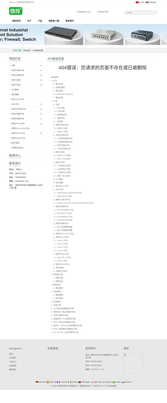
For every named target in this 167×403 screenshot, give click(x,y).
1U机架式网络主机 (65, 138)
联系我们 (70, 20)
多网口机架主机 (62, 135)
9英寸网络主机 (63, 145)
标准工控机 (60, 162)
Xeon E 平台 (62, 261)
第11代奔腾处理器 (64, 230)
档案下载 (59, 278)
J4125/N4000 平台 (65, 216)
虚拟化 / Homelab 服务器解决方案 (67, 325)
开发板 (60, 121)
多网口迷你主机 (62, 124)
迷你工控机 (60, 152)
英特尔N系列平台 (63, 199)
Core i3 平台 (62, 240)
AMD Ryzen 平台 (64, 196)
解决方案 (59, 84)
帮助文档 (59, 281)
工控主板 (61, 111)
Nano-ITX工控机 (64, 155)
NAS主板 (61, 107)
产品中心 (12, 361)
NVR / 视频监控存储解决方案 (65, 329)
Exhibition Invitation (64, 94)
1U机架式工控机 (64, 165)
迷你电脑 (59, 182)
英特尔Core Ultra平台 (65, 233)
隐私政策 (59, 90)
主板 (57, 104)
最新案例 (59, 295)
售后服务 (59, 288)
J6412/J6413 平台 (64, 213)
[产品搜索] (155, 12)
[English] (150, 2)
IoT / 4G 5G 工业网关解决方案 (65, 332)
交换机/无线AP (62, 271)
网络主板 (61, 118)
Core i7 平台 (62, 247)
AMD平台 (60, 189)
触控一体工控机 (63, 175)
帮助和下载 (54, 20)
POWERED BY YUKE (100, 386)
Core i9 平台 (62, 250)
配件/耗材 (60, 267)
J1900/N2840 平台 (65, 220)
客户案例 (59, 298)
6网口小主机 (62, 131)
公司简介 (12, 357)
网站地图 (113, 386)
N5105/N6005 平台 (65, 209)
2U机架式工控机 (64, 169)
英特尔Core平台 (62, 237)
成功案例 (57, 291)
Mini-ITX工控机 (63, 158)
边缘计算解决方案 (60, 315)
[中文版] (139, 2)
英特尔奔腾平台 (62, 223)
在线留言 (57, 301)
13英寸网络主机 (63, 148)
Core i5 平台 (62, 244)
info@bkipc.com (84, 11)
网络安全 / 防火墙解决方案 (64, 312)
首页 (11, 354)
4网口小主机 (62, 128)
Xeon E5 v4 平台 (64, 257)
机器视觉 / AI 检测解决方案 (64, 318)
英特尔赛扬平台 (62, 206)
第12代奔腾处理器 (64, 227)
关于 (29, 20)
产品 (40, 20)
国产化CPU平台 (62, 186)
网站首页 (16, 20)
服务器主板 (62, 114)
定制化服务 (60, 87)
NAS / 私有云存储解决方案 (64, 322)
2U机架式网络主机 (65, 141)
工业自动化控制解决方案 (63, 308)
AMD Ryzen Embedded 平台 (69, 192)
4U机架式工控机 (64, 172)
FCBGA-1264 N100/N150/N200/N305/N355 (75, 203)
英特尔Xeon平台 (62, 254)
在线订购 (57, 305)
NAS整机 (59, 179)
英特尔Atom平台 (62, 264)
